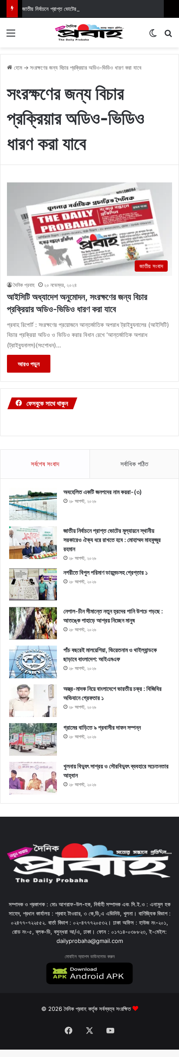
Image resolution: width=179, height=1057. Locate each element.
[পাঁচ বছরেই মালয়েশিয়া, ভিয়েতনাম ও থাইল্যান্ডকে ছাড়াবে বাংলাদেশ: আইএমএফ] (33, 662)
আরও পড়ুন (29, 363)
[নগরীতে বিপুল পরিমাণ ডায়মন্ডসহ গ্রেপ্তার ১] (33, 584)
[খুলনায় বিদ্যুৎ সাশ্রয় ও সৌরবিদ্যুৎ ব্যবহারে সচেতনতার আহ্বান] (33, 778)
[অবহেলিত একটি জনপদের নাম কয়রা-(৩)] (33, 504)
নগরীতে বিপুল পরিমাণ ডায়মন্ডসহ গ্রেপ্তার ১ (105, 572)
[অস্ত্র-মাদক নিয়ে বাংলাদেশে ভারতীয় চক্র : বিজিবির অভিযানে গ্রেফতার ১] (33, 700)
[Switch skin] (153, 36)
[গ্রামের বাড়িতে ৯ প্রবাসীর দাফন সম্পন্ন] (33, 739)
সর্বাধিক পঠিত (134, 464)
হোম (17, 67)
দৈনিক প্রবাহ (24, 285)
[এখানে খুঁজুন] (168, 36)
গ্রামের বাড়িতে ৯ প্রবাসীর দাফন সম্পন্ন (102, 727)
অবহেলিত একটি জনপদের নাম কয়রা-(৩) (102, 491)
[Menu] (11, 36)
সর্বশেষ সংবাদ (45, 464)
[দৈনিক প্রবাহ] (89, 32)
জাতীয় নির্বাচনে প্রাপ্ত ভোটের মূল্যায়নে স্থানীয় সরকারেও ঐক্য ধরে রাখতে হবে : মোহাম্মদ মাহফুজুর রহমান (112, 539)
